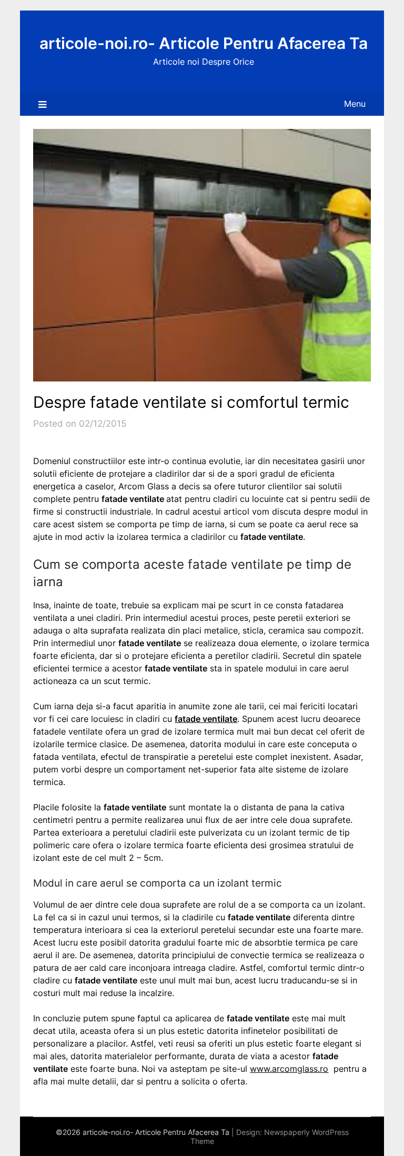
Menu (355, 103)
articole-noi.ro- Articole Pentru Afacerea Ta (203, 43)
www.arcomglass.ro (289, 1068)
